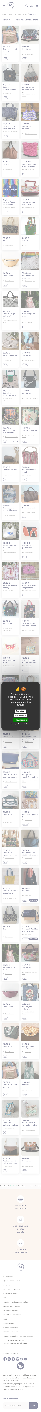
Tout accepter (21, 720)
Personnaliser (20, 716)
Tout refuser (20, 711)
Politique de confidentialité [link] (20, 724)
